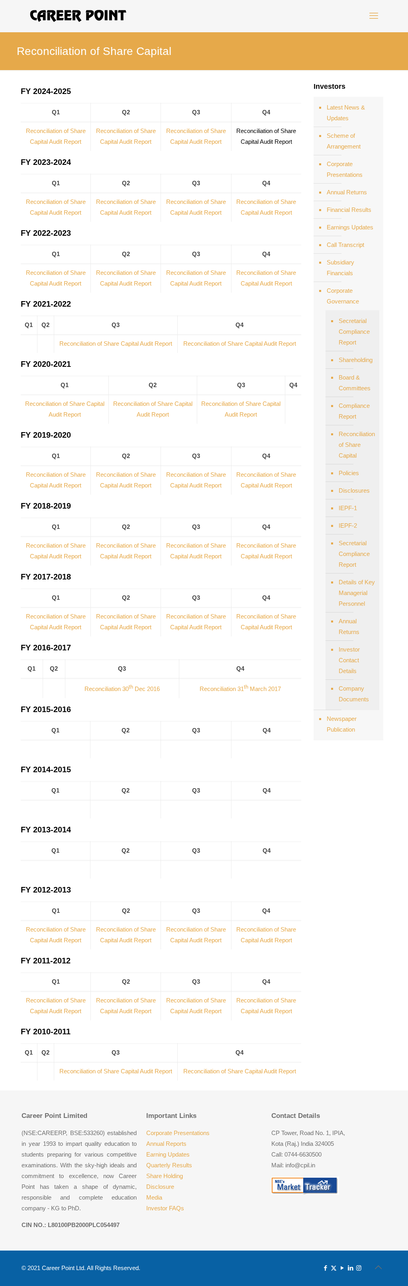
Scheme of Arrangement (344, 141)
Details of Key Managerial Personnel (357, 593)
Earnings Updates (350, 227)
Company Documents (354, 694)
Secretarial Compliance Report (354, 331)
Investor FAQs (165, 1208)
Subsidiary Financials (340, 267)
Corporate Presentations (345, 169)
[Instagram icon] (359, 1267)
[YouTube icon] (342, 1267)
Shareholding (356, 359)
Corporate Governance (343, 296)
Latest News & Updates (346, 112)
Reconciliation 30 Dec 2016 (122, 688)
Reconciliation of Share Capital (357, 445)
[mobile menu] (374, 16)
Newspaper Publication (342, 724)
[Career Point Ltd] (78, 16)
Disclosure (160, 1186)
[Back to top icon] (378, 1267)
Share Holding (164, 1175)
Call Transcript (345, 244)
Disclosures (354, 490)
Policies (349, 473)
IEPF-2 (348, 525)
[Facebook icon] (325, 1267)
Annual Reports (166, 1143)
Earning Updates (168, 1154)
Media (154, 1197)
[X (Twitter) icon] (334, 1267)
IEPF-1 (348, 508)
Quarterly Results (169, 1165)
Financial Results (349, 209)
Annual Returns (347, 192)
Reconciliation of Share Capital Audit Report (115, 343)
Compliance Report (354, 411)
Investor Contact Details (349, 660)
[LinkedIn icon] (350, 1267)
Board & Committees (355, 382)
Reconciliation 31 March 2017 (240, 688)
